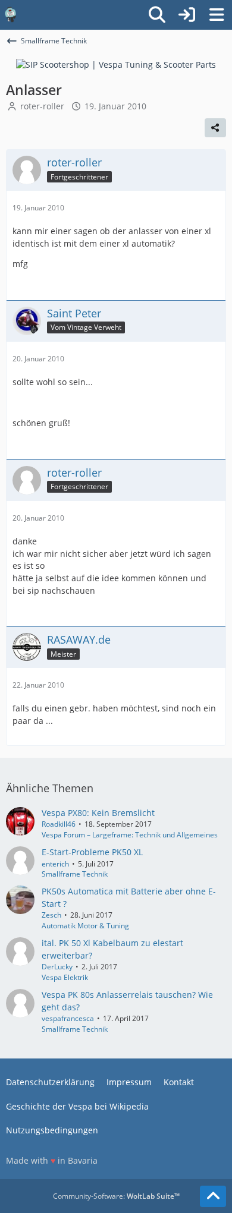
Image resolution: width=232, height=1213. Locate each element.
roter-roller (42, 106)
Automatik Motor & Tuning (85, 926)
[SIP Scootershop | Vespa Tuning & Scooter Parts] (116, 64)
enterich (55, 864)
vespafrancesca (68, 1018)
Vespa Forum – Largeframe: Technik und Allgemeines (130, 835)
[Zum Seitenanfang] (213, 1196)
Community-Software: (116, 1196)
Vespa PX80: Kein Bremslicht (98, 812)
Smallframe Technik (75, 874)
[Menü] (216, 15)
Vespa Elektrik (65, 977)
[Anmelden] (187, 15)
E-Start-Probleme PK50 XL (92, 852)
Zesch (51, 915)
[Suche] (157, 15)
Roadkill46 (59, 824)
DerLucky (57, 967)
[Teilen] (215, 127)
